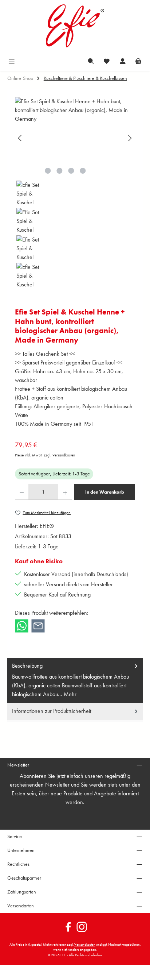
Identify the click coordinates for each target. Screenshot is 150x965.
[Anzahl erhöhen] (65, 492)
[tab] (75, 680)
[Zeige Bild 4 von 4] (83, 171)
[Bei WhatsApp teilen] (21, 625)
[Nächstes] (129, 138)
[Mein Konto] (123, 61)
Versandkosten (84, 944)
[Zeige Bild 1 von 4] (48, 171)
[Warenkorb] (138, 61)
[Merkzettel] (107, 61)
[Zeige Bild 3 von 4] (71, 171)
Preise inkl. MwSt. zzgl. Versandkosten (45, 455)
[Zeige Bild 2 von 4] (59, 171)
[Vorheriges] (20, 138)
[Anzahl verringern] (21, 492)
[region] (75, 193)
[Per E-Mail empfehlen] (38, 625)
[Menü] (12, 61)
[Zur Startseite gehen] (75, 25)
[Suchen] (91, 61)
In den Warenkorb (104, 492)
